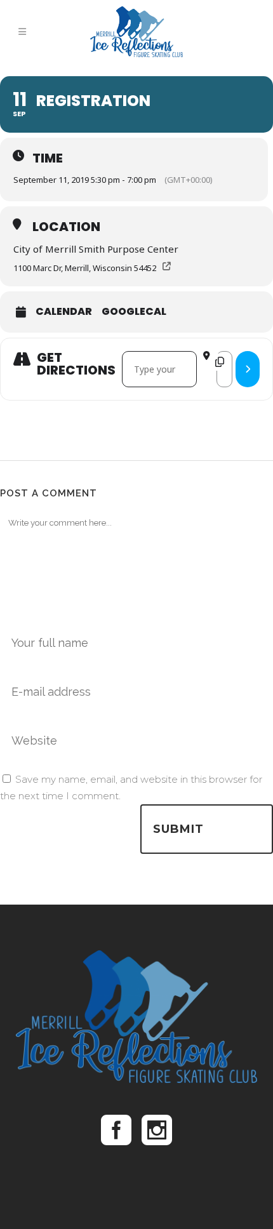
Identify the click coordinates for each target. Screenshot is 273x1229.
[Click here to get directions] (248, 369)
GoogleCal (134, 311)
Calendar (64, 311)
